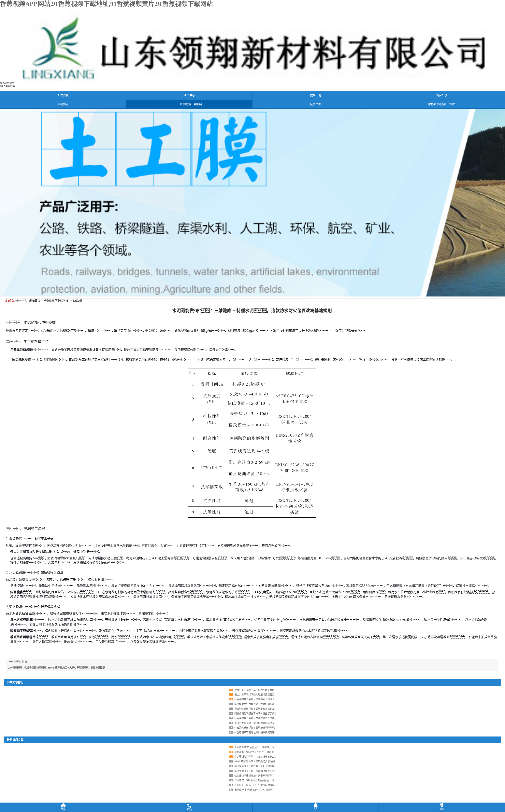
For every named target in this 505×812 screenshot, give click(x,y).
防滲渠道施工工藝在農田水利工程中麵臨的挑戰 (259, 766)
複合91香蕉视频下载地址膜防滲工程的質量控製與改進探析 (265, 690)
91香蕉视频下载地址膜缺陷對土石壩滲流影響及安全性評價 (265, 699)
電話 (189, 809)
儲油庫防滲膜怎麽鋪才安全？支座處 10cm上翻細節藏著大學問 (271, 775)
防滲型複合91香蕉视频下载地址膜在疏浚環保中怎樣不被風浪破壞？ (272, 704)
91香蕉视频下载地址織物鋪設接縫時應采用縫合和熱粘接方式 (266, 732)
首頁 (63, 809)
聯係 (442, 809)
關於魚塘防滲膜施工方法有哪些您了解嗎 (255, 713)
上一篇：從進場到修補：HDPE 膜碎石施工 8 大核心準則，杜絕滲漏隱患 (56, 667)
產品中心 (189, 95)
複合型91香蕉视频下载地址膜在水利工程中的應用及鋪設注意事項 (268, 709)
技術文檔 (315, 104)
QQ (315, 809)
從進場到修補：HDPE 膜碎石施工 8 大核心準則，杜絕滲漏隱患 (273, 756)
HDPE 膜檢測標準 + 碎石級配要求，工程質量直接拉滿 (266, 761)
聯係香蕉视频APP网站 (441, 104)
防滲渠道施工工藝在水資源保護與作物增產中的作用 (261, 771)
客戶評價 (441, 95)
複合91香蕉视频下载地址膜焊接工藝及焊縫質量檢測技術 (264, 694)
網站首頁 (63, 95)
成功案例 (315, 95)
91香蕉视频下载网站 (189, 104)
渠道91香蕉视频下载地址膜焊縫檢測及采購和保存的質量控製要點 (268, 723)
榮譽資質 (63, 104)
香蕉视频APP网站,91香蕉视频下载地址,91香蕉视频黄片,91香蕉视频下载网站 (106, 3)
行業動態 (76, 300)
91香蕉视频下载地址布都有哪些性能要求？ (259, 718)
